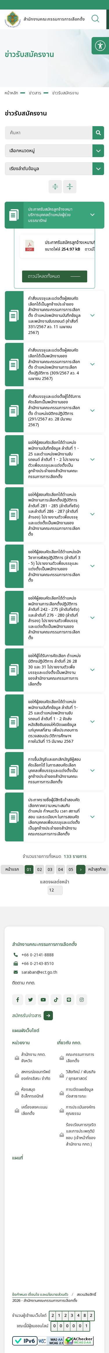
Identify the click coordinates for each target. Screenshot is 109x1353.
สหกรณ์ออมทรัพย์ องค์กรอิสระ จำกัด (35, 1075)
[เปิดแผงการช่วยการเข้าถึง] (100, 45)
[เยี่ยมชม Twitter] (30, 999)
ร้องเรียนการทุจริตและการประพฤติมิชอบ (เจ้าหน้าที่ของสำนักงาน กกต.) (81, 1134)
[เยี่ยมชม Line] (68, 999)
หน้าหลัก (11, 93)
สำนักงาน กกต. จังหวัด (33, 1057)
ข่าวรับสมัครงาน (65, 93)
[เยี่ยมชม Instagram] (81, 999)
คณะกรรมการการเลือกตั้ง (80, 1057)
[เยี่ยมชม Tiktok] (56, 999)
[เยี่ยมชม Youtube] (43, 999)
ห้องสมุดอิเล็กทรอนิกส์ (32, 1093)
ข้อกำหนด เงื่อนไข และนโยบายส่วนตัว (40, 1294)
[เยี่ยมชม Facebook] (17, 999)
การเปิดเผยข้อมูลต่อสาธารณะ (79, 1093)
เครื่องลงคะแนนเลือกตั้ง (34, 1110)
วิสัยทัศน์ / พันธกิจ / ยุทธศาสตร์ (81, 1075)
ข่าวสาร (35, 93)
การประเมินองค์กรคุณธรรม (80, 1110)
